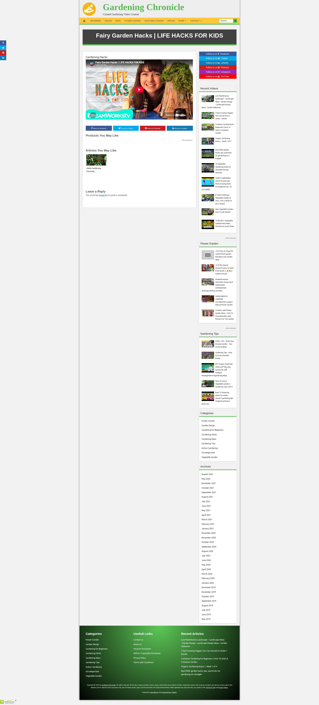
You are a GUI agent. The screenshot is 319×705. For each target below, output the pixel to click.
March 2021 (207, 519)
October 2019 (208, 596)
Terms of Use (210, 687)
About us (137, 644)
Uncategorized (208, 452)
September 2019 (209, 601)
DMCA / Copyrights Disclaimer (147, 653)
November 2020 (209, 537)
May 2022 (206, 479)
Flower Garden (133, 21)
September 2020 (209, 547)
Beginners (96, 21)
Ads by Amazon (187, 140)
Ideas (118, 21)
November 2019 (209, 592)
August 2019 (207, 605)
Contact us (138, 640)
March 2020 (207, 574)
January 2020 (208, 583)
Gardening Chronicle (143, 7)
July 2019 (206, 610)
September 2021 (209, 492)
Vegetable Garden (154, 21)
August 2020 (207, 551)
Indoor (171, 21)
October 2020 (208, 542)
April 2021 (206, 515)
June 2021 (206, 506)
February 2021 (208, 524)
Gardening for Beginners (213, 430)
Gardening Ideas (209, 439)
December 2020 (209, 533)
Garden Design (208, 425)
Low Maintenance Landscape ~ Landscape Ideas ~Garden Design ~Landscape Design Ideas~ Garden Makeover (204, 643)
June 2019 (206, 614)
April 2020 (206, 569)
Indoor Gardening (210, 448)
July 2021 (206, 501)
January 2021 (208, 528)
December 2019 (209, 587)
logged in (103, 195)
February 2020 (208, 578)
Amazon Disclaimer (142, 649)
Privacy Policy (139, 658)
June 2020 (206, 560)
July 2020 (206, 556)
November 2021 (209, 483)
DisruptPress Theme (169, 692)
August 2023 (207, 474)
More (181, 21)
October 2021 (208, 488)
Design (108, 21)
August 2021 (207, 497)
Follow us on (217, 54)
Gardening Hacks (96, 57)
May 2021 (206, 510)
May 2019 (206, 619)
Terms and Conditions (143, 662)
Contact (195, 21)
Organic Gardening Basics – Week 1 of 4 (199, 666)
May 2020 (206, 565)
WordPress (154, 692)
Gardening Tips (208, 443)
